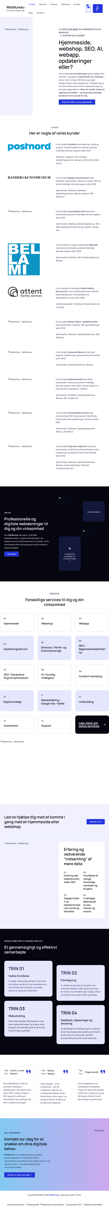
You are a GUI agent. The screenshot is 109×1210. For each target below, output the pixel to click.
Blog (31, 12)
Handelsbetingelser (15, 1204)
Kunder (77, 4)
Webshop (65, 4)
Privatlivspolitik (33, 1204)
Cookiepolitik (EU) (74, 1204)
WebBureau (15, 7)
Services (43, 4)
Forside (32, 4)
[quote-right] (28, 1071)
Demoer (53, 4)
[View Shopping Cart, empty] (88, 8)
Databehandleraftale (93, 1204)
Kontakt (40, 12)
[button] (44, 13)
